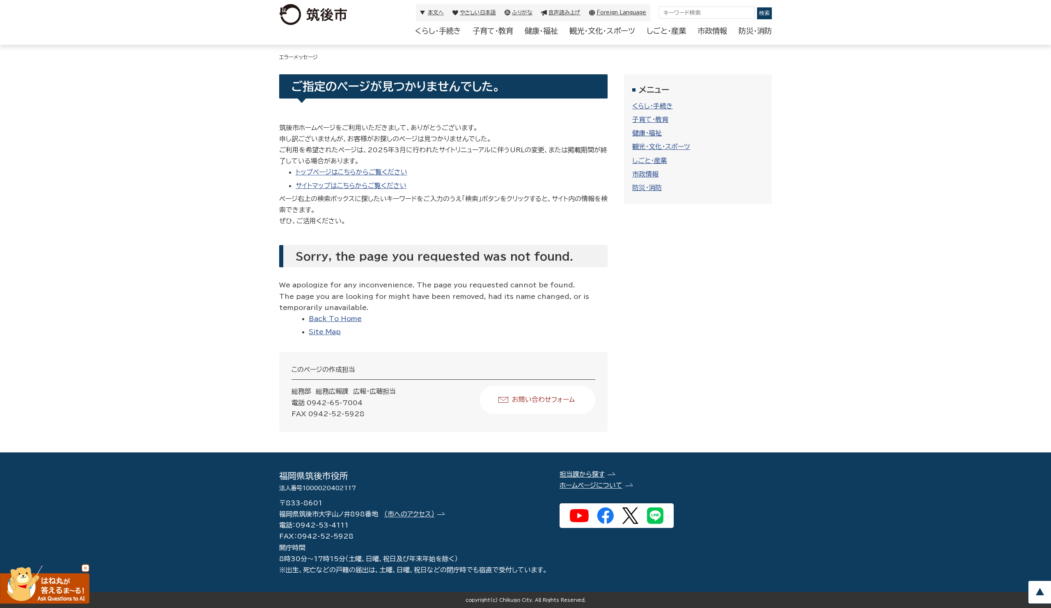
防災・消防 (755, 30)
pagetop (1039, 592)
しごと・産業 (666, 30)
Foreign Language (621, 12)
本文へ (436, 12)
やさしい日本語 (478, 12)
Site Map (325, 331)
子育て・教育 (493, 30)
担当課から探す (582, 474)
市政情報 (712, 30)
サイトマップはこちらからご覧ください (351, 185)
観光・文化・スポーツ (602, 30)
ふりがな (522, 12)
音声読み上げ (564, 12)
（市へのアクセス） (409, 514)
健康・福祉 (541, 30)
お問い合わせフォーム (543, 399)
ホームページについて (591, 485)
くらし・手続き (438, 30)
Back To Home (335, 318)
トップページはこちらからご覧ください (351, 172)
